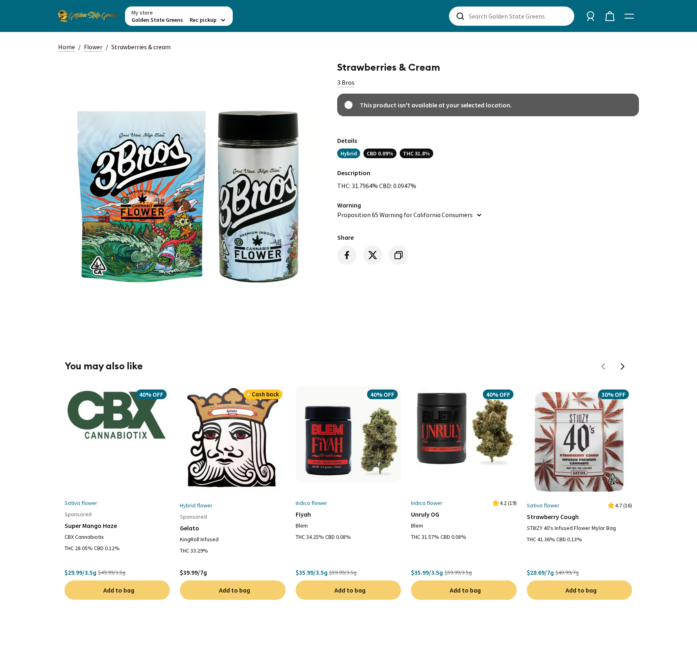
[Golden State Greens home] (88, 16)
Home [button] (66, 47)
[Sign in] (590, 16)
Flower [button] (93, 47)
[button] (346, 82)
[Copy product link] (398, 255)
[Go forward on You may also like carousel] (622, 366)
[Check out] (610, 16)
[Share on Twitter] (372, 255)
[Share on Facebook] (347, 255)
